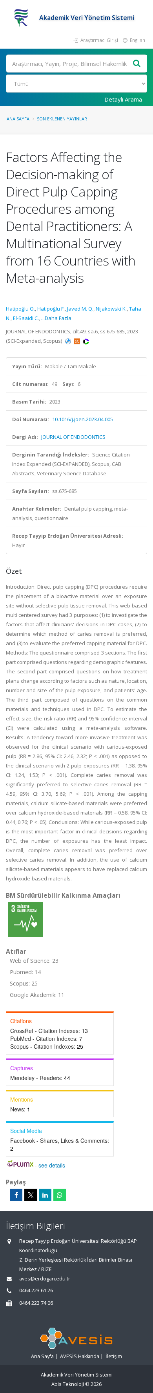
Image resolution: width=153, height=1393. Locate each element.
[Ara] (137, 64)
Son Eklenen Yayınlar (62, 119)
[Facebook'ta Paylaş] (16, 1195)
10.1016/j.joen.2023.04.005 (82, 419)
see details (51, 1165)
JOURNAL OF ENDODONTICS (73, 436)
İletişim (114, 1356)
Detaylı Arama (123, 99)
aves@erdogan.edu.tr (44, 1278)
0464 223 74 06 (36, 1303)
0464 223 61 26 (36, 1290)
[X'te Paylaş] (30, 1195)
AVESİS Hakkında (79, 1356)
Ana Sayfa (18, 119)
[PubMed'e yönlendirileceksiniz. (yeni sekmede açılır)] (68, 340)
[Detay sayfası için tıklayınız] (25, 919)
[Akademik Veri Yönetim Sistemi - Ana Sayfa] (22, 17)
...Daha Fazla (56, 318)
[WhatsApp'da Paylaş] (59, 1195)
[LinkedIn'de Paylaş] (45, 1195)
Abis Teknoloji (67, 1384)
